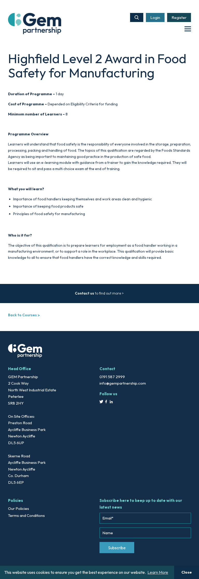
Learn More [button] (157, 572)
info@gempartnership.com (123, 383)
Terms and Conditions (26, 515)
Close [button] (186, 572)
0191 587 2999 (112, 376)
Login (155, 17)
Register (179, 17)
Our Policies (18, 508)
